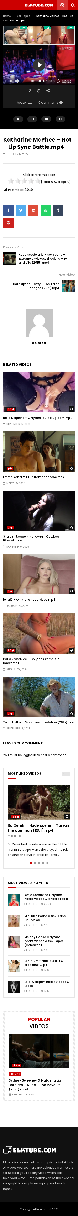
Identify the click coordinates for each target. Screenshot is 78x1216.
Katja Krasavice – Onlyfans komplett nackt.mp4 (31, 661)
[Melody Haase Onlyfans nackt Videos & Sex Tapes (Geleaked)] (14, 942)
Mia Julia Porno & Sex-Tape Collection (45, 918)
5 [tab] (47, 863)
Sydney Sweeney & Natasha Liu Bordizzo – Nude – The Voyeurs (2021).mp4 (35, 1085)
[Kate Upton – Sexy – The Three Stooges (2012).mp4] (68, 286)
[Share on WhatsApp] (46, 210)
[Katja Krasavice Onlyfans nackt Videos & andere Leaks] (14, 900)
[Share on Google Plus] (33, 210)
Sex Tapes (23, 16)
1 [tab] (31, 863)
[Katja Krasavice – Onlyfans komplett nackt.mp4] (39, 633)
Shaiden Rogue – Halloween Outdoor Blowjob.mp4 (31, 538)
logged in (29, 755)
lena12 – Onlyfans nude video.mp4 (29, 600)
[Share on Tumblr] (58, 210)
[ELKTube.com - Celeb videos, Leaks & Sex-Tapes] (39, 5)
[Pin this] (8, 223)
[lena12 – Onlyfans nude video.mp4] (39, 574)
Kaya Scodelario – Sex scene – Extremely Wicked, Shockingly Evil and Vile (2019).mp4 (43, 258)
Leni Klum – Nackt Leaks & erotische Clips (43, 963)
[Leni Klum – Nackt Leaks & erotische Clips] (14, 966)
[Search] (73, 5)
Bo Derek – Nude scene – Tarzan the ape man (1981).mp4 (38, 828)
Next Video (67, 275)
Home (7, 16)
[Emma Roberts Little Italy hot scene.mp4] (39, 451)
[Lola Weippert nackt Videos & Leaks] (14, 987)
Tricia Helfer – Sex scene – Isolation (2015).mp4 (39, 722)
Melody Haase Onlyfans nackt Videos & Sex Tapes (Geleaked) (44, 941)
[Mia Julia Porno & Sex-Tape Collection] (14, 921)
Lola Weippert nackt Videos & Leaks (46, 984)
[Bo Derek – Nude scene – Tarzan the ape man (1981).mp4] (39, 802)
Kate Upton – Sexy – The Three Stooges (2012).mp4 (36, 286)
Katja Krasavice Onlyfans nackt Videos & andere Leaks (46, 897)
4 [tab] (43, 863)
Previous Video (14, 247)
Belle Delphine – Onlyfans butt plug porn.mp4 (37, 418)
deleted (39, 342)
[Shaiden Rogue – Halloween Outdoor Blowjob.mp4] (39, 511)
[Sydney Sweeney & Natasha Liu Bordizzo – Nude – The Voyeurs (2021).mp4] (39, 1051)
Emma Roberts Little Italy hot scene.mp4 (33, 477)
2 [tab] (35, 863)
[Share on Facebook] (8, 210)
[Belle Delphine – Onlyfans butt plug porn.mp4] (39, 392)
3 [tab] (39, 863)
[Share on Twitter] (21, 210)
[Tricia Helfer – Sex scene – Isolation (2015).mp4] (39, 697)
